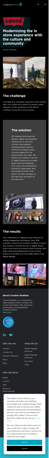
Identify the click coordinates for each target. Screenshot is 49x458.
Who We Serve (10, 373)
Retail (5, 378)
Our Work (28, 361)
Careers (6, 349)
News (5, 360)
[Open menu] (45, 4)
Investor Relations (10, 356)
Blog (5, 363)
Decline (25, 448)
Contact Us (7, 352)
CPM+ (27, 365)
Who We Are (9, 344)
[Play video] (24, 274)
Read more (7, 312)
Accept (24, 442)
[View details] (4, 334)
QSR (4, 385)
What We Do (31, 344)
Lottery (6, 381)
